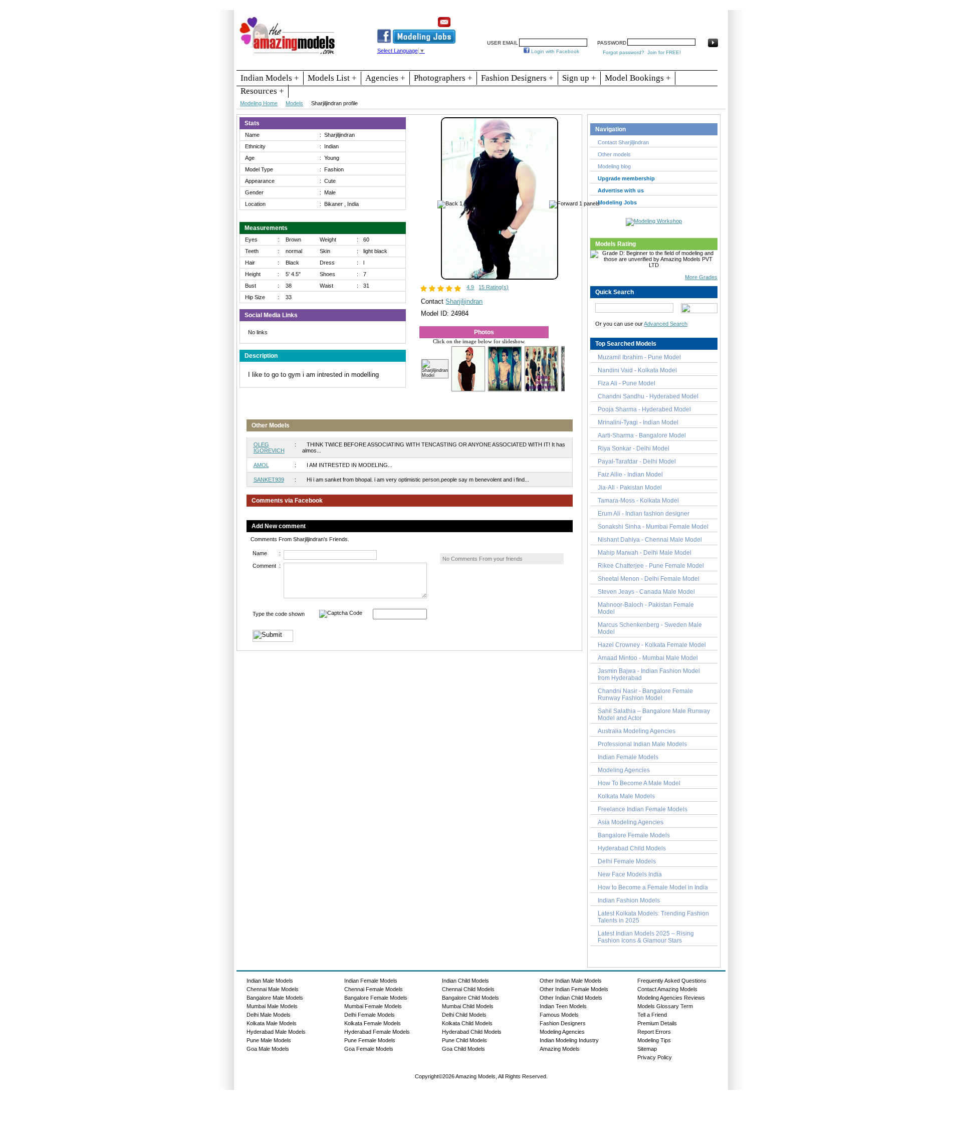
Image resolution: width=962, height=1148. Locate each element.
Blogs (679, 19)
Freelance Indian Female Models (642, 809)
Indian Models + (270, 78)
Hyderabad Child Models (632, 848)
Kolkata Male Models (626, 796)
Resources (519, 19)
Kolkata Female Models (372, 1023)
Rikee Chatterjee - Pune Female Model (651, 565)
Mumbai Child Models (468, 1006)
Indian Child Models (465, 981)
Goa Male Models (268, 1049)
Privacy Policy (654, 1057)
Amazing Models (560, 1049)
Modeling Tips (654, 1040)
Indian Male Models (270, 981)
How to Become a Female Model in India (653, 887)
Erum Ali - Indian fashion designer (643, 513)
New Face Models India (630, 874)
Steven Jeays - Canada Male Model (646, 591)
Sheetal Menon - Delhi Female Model (648, 578)
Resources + (262, 91)
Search (595, 19)
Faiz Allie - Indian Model (630, 474)
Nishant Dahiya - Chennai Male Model (650, 539)
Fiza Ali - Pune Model (626, 383)
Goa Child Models (463, 1049)
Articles (624, 19)
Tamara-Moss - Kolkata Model (638, 500)
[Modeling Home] (287, 55)
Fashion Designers (563, 1023)
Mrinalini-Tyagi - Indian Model (638, 422)
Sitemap (647, 1049)
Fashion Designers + (517, 78)
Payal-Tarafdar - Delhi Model (637, 461)
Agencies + (385, 78)
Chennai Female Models (373, 989)
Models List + (332, 78)
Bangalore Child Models (470, 998)
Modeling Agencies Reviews (671, 998)
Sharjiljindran (464, 301)
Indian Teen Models (563, 1006)
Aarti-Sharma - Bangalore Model (642, 435)
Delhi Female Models (627, 861)
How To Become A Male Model (639, 783)
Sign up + (579, 78)
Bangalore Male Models (275, 998)
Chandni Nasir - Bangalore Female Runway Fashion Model (645, 694)
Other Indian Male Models (571, 981)
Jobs (570, 19)
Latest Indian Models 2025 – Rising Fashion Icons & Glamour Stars (646, 937)
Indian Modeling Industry (569, 1040)
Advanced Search (665, 324)
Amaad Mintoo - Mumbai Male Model (648, 657)
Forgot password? (623, 52)
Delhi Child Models (464, 1015)
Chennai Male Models (273, 989)
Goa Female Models (368, 1049)
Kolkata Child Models (467, 1023)
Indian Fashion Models (629, 900)
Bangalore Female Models (634, 835)
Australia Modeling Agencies (636, 731)
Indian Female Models (628, 757)
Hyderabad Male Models (276, 1032)
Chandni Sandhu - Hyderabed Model (648, 396)
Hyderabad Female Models (377, 1032)
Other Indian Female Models (574, 989)
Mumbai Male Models (272, 1006)
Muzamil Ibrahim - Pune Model (639, 357)
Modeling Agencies (624, 770)
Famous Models (559, 1015)
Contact (652, 19)
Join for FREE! (664, 52)
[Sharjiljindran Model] (499, 278)
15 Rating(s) (493, 287)
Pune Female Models (369, 1040)
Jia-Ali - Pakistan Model (630, 487)
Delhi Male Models (269, 1015)
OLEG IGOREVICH (269, 447)
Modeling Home (259, 103)
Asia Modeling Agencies (630, 822)
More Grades (701, 277)
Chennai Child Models (468, 989)
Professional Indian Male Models (642, 744)
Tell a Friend (652, 1015)
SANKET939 (269, 480)
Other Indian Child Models (571, 998)
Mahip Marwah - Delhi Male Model (644, 552)
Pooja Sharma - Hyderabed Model (644, 409)
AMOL (261, 465)
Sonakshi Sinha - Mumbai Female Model (653, 526)
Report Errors (654, 1032)
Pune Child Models (464, 1040)
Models (294, 103)
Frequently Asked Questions (671, 981)
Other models (614, 154)
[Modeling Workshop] (654, 220)
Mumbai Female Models (373, 1006)
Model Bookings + (638, 78)
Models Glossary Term (665, 1006)
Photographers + (443, 78)
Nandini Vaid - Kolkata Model (637, 370)
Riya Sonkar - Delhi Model (633, 448)
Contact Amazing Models (667, 989)
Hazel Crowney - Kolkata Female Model (652, 644)
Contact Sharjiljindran (623, 142)
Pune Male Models (269, 1040)
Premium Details (657, 1023)
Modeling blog (616, 166)
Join (549, 19)
